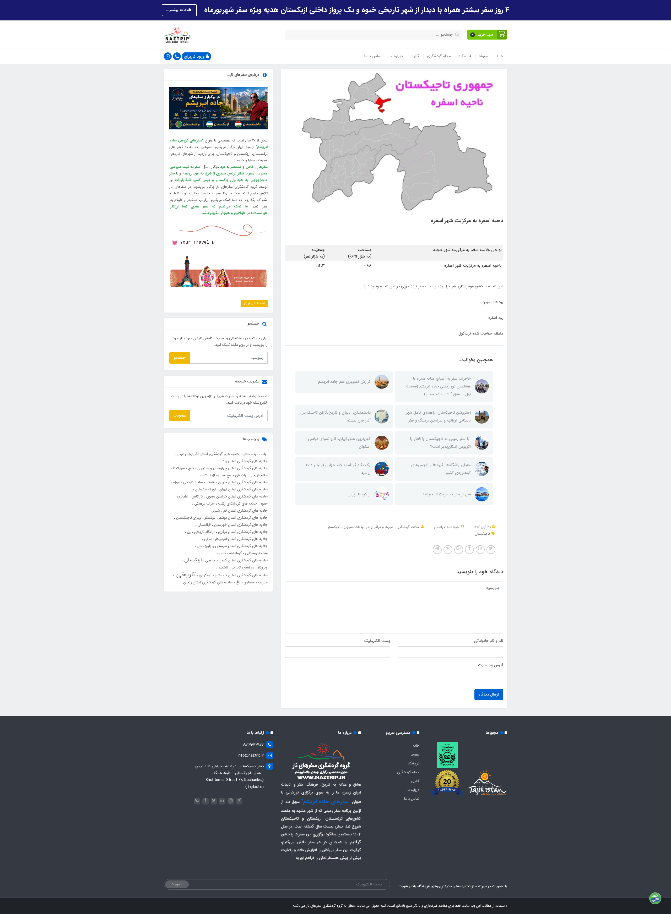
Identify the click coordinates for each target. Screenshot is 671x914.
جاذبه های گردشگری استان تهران (243, 489)
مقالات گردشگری (408, 527)
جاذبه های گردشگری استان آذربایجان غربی (207, 454)
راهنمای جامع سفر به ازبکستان (223, 475)
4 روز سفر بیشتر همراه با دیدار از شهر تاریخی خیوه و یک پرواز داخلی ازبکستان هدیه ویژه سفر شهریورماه (355, 10)
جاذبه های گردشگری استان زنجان (207, 582)
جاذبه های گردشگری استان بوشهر (243, 518)
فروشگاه (465, 56)
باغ (237, 582)
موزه (176, 482)
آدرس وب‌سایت (490, 665)
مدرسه (262, 582)
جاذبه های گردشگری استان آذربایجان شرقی (235, 539)
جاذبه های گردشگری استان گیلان (243, 560)
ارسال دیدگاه (489, 694)
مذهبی (209, 560)
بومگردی (205, 575)
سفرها (484, 56)
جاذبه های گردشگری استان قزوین (242, 482)
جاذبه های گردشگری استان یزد (244, 461)
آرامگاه (183, 496)
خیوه (263, 503)
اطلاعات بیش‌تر (254, 303)
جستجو (180, 357)
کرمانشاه (235, 553)
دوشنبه (248, 567)
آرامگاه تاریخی (204, 532)
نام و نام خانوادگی (488, 641)
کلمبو (222, 553)
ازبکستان (192, 560)
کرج (190, 468)
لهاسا (264, 454)
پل (188, 532)
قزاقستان (204, 525)
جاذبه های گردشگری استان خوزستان (240, 525)
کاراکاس (197, 496)
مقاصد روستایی (256, 553)
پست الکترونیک (377, 641)
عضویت (180, 415)
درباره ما (396, 56)
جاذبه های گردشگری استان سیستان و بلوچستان (232, 546)
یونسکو (209, 518)
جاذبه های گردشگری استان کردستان (241, 575)
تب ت (235, 567)
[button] (487, 35)
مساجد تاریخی (193, 482)
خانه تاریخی (258, 475)
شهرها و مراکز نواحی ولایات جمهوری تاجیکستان (360, 527)
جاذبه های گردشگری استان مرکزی (242, 532)
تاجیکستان (482, 534)
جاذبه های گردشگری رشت (237, 503)
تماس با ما (373, 56)
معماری (249, 582)
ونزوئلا (262, 567)
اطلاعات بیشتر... (179, 10)
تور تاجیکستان (205, 489)
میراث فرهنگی (204, 503)
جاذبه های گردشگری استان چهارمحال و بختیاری (232, 468)
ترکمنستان (249, 454)
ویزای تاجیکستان (188, 518)
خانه (499, 56)
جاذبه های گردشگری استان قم (245, 510)
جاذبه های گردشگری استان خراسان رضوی (236, 496)
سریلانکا (178, 468)
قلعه (211, 482)
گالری (414, 56)
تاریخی (185, 574)
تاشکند (222, 567)
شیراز (216, 510)
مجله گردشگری (439, 56)
